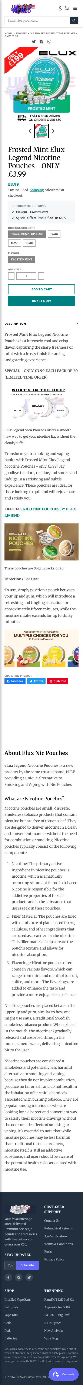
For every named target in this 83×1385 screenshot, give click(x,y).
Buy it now (41, 301)
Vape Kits (11, 1315)
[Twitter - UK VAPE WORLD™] (34, 42)
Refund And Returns (58, 1228)
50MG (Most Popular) (27, 234)
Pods (7, 1331)
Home (8, 33)
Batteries (10, 1338)
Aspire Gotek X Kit (57, 1307)
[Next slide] (53, 131)
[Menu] (75, 8)
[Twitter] (29, 1277)
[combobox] (41, 20)
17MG (54, 234)
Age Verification (55, 1236)
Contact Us (51, 1221)
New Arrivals (53, 1331)
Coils (7, 1323)
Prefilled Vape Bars (17, 1300)
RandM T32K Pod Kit (59, 1300)
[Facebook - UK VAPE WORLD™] (41, 42)
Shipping (37, 190)
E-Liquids (11, 1307)
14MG (14, 243)
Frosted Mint (21, 259)
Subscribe (27, 1265)
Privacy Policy (54, 1259)
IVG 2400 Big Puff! (57, 1315)
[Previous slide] (30, 131)
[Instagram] (19, 1277)
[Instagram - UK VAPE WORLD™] (49, 42)
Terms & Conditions (58, 1244)
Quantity (14, 269)
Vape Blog (51, 1338)
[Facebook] (8, 1277)
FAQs (48, 1252)
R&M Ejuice (52, 1323)
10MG (29, 243)
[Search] (74, 20)
